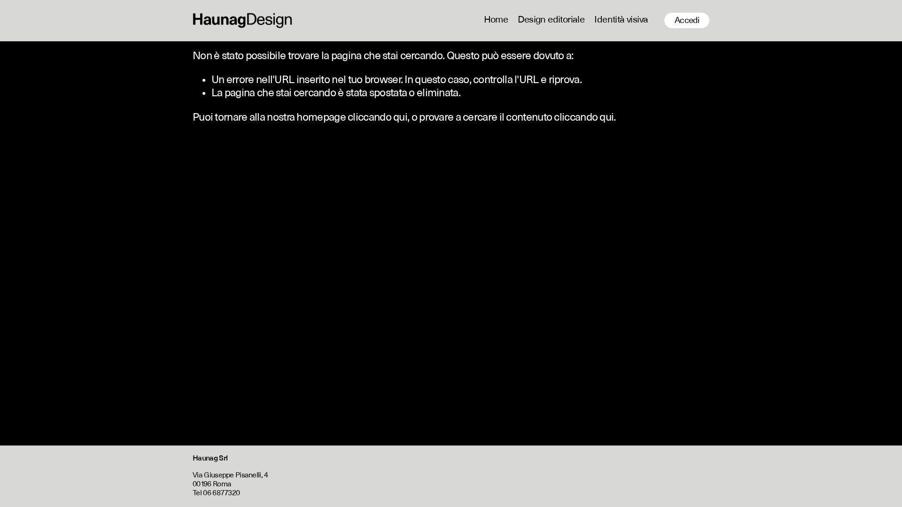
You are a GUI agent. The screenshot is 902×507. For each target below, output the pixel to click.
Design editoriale (551, 20)
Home (496, 20)
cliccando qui (377, 117)
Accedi (687, 20)
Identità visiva (621, 20)
